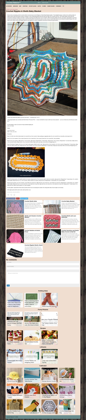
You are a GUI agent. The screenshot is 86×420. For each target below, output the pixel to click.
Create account (45, 2)
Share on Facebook (11, 198)
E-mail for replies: (10, 266)
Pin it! (18, 198)
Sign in (39, 2)
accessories (9, 192)
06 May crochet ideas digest (12, 9)
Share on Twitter (24, 198)
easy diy (14, 192)
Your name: (9, 262)
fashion (18, 192)
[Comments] (11, 195)
